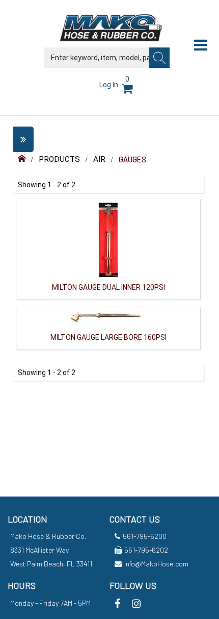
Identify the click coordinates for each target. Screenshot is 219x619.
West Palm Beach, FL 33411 (51, 563)
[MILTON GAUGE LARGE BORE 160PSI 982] (108, 318)
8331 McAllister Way (39, 550)
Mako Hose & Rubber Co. (48, 536)
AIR (99, 159)
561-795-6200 (145, 536)
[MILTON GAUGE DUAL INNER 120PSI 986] (108, 239)
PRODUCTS (59, 159)
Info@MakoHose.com (156, 563)
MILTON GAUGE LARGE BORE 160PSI (108, 337)
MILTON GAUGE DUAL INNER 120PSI (108, 287)
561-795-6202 (146, 550)
